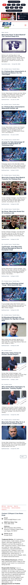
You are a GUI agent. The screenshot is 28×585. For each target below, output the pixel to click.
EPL (21, 7)
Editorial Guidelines (16, 507)
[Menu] (25, 25)
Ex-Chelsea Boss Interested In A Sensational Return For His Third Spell (14, 72)
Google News (8, 535)
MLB (14, 4)
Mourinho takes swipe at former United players (11, 353)
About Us (16, 506)
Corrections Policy (6, 507)
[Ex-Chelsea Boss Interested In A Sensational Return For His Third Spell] (14, 84)
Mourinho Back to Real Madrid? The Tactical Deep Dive (14, 35)
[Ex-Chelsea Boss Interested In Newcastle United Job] (14, 117)
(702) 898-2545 (9, 523)
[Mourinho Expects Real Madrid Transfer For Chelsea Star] (14, 188)
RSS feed (4, 506)
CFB (7, 7)
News (3, 32)
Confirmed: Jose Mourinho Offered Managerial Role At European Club (12, 248)
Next (22, 456)
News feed (9, 506)
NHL (18, 4)
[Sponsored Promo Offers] (8, 16)
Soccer (6, 32)
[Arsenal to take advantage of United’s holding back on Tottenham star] (14, 154)
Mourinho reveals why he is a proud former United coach (13, 422)
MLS (16, 7)
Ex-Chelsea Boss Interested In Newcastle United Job (13, 107)
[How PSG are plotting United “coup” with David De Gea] (14, 294)
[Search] (13, 25)
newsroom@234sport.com (12, 519)
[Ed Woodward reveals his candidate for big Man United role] (14, 330)
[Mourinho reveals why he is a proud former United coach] (14, 433)
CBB (12, 7)
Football (6, 69)
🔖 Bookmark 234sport (14, 1)
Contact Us (4, 509)
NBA (4, 4)
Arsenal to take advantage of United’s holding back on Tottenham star (13, 143)
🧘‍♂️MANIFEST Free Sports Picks (14, 10)
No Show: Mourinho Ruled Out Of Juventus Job (13, 212)
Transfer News (15, 69)
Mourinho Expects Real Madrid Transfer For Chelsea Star (13, 178)
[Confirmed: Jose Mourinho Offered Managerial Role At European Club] (14, 259)
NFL (9, 4)
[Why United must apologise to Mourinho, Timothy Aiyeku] (14, 397)
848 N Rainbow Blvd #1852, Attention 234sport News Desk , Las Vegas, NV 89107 (14, 529)
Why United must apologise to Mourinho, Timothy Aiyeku (13, 387)
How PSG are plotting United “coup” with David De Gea (12, 284)
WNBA (23, 4)
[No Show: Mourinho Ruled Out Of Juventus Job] (14, 222)
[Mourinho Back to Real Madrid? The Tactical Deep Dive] (14, 45)
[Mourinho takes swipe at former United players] (14, 364)
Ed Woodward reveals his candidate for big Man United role (13, 318)
